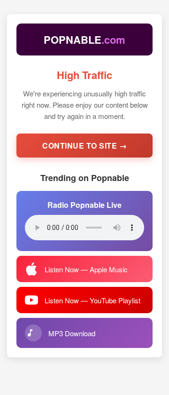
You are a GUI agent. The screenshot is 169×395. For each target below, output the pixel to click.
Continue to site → (84, 145)
